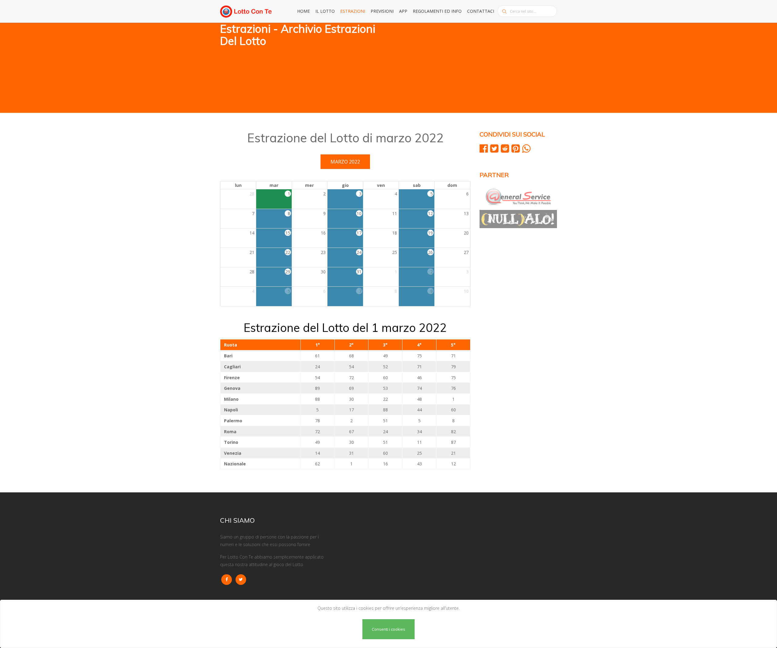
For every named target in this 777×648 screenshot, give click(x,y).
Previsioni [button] (382, 11)
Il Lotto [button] (325, 11)
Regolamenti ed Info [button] (437, 11)
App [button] (403, 11)
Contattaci (480, 11)
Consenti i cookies (388, 629)
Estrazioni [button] (352, 11)
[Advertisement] (475, 68)
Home (303, 11)
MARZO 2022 (345, 161)
